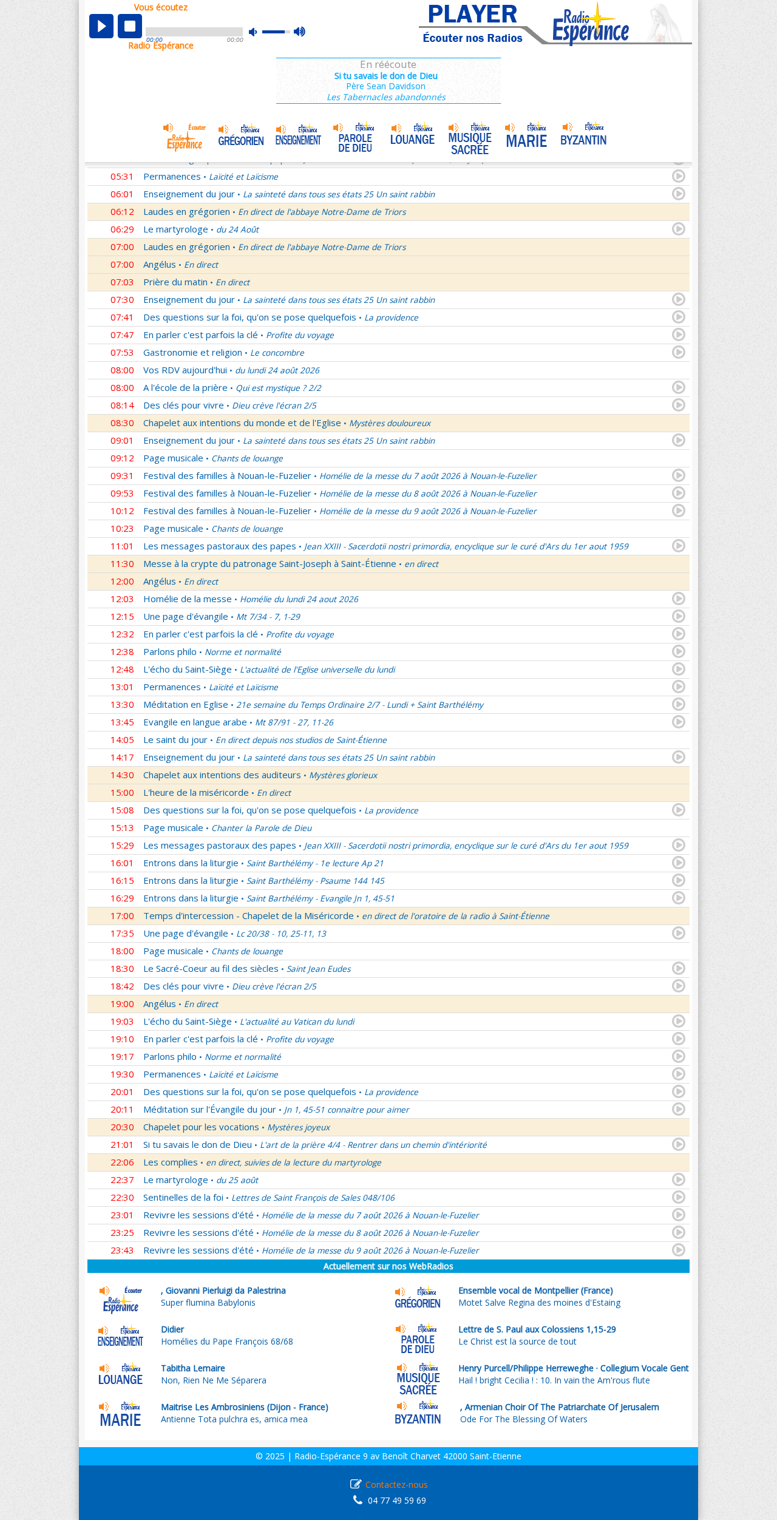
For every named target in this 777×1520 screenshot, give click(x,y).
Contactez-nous (396, 1484)
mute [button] (259, 32)
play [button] (101, 26)
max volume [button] (300, 32)
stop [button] (130, 26)
